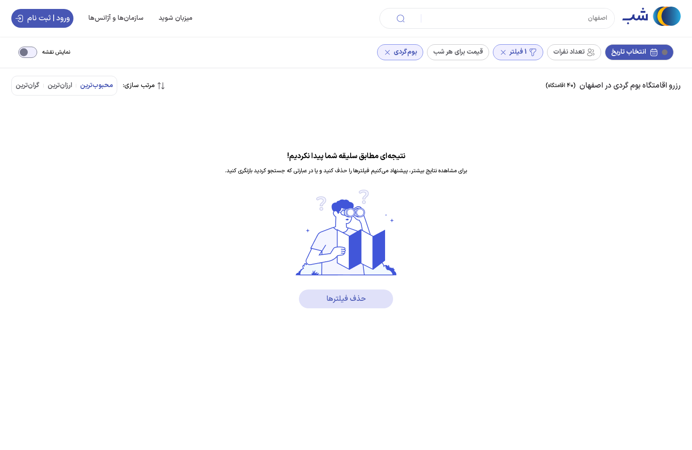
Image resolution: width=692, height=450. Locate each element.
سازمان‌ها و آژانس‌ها (116, 18)
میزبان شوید (176, 18)
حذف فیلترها (346, 299)
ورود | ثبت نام (48, 18)
